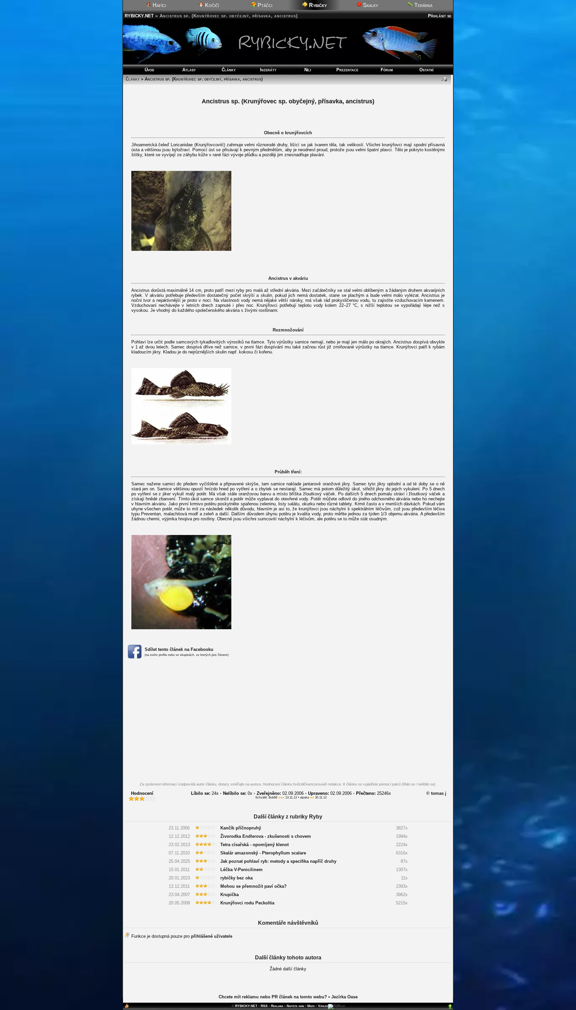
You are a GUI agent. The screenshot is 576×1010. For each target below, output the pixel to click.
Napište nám (295, 1006)
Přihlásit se (439, 15)
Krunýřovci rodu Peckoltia (247, 902)
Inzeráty (268, 69)
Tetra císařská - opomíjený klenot (254, 844)
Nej (307, 69)
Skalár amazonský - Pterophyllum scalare (263, 852)
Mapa (311, 1006)
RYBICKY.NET (139, 15)
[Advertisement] (288, 722)
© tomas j (436, 793)
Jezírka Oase (344, 996)
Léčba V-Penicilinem (241, 869)
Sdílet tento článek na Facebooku (179, 649)
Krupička (229, 894)
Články (229, 69)
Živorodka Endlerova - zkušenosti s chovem (265, 836)
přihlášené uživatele (211, 936)
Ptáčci (264, 5)
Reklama (277, 1006)
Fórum (387, 69)
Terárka (422, 5)
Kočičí (211, 5)
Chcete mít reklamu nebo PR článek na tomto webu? (273, 996)
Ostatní (426, 69)
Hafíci (158, 5)
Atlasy (189, 69)
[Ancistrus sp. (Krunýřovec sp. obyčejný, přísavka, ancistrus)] (181, 249)
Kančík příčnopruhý (240, 827)
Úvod (149, 69)
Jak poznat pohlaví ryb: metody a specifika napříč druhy (278, 861)
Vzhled (323, 1006)
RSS (264, 1006)
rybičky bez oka (236, 877)
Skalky (370, 5)
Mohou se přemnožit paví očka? (253, 886)
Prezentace (347, 69)
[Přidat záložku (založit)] (126, 1007)
